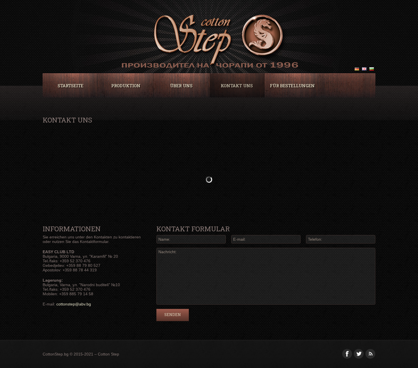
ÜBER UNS (181, 85)
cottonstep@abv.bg (73, 304)
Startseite (70, 85)
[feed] (370, 354)
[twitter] (359, 354)
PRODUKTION (125, 85)
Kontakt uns (237, 85)
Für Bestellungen (292, 85)
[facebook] (347, 354)
